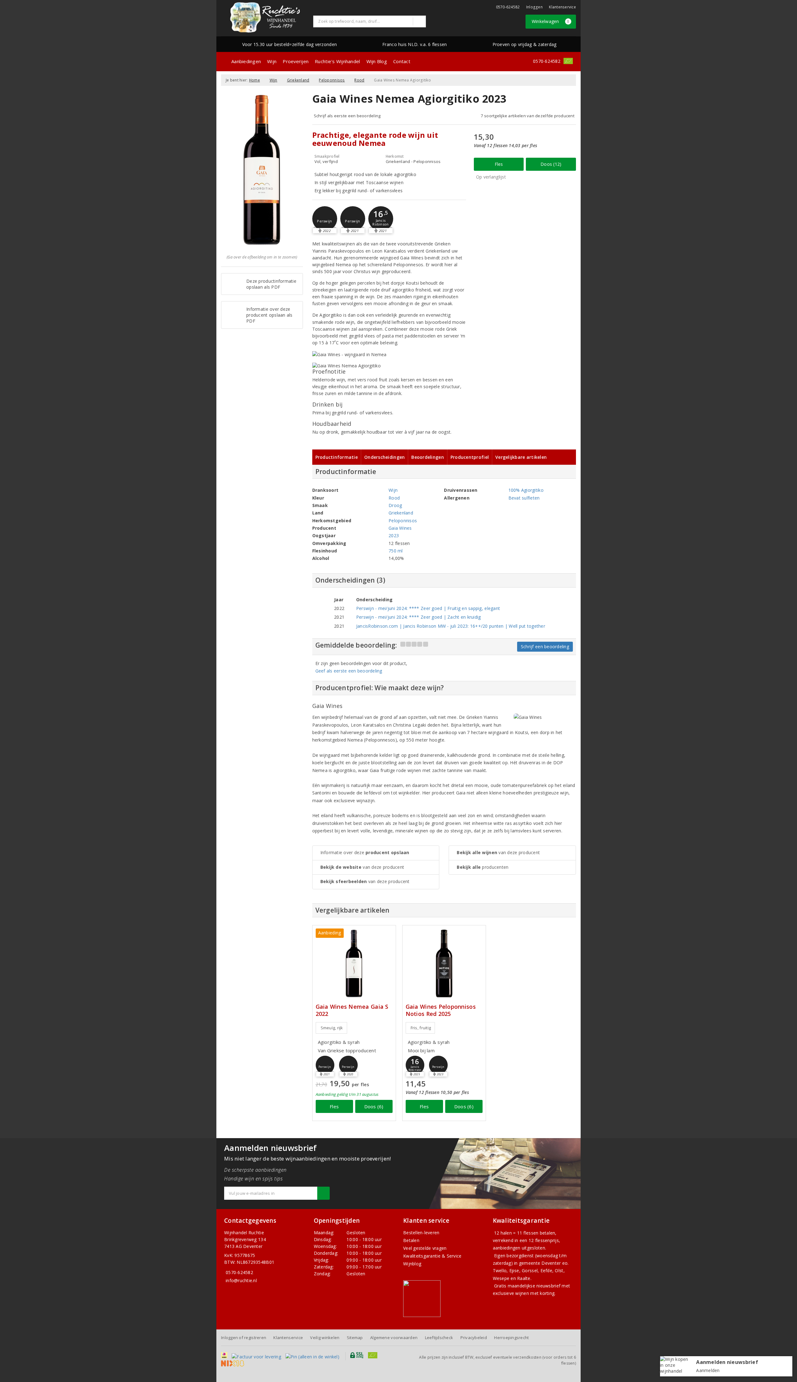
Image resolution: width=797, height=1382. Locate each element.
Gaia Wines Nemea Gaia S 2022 (352, 1010)
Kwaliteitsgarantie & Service (432, 1256)
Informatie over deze (364, 852)
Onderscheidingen (384, 457)
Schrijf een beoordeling (545, 646)
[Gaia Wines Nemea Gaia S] (354, 963)
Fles (499, 164)
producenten (482, 867)
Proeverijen (296, 61)
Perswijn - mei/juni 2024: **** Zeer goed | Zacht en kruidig (418, 617)
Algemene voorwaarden (393, 1337)
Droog (395, 505)
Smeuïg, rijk (332, 1028)
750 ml (396, 551)
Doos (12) (550, 164)
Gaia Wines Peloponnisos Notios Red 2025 (441, 1010)
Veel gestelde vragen (424, 1248)
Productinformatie (336, 457)
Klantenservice (562, 7)
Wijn (271, 61)
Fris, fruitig (421, 1028)
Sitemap (355, 1337)
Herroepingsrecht (511, 1337)
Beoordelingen (427, 457)
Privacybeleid (473, 1337)
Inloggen (534, 7)
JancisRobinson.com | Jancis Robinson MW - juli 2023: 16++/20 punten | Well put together (450, 626)
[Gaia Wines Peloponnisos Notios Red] (444, 963)
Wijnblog (412, 1264)
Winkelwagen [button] (550, 21)
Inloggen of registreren (243, 1337)
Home (254, 80)
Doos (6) (374, 1106)
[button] (324, 218)
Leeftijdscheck (439, 1337)
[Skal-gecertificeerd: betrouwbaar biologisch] (568, 61)
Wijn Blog (376, 61)
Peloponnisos (332, 80)
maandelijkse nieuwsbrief (534, 1286)
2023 (394, 535)
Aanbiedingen (246, 61)
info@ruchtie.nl (241, 1280)
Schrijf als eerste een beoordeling (347, 116)
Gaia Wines (400, 528)
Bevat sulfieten (524, 498)
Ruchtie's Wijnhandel (337, 61)
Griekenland (298, 80)
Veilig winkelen (324, 1337)
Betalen (411, 1240)
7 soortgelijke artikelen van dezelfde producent (527, 116)
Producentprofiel (469, 457)
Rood (359, 80)
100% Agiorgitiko (526, 490)
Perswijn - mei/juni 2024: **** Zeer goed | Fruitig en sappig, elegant (428, 608)
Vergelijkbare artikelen (521, 457)
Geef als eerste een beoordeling (348, 671)
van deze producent (362, 867)
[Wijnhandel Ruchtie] (265, 17)
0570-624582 (508, 7)
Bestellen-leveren (421, 1232)
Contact (401, 61)
